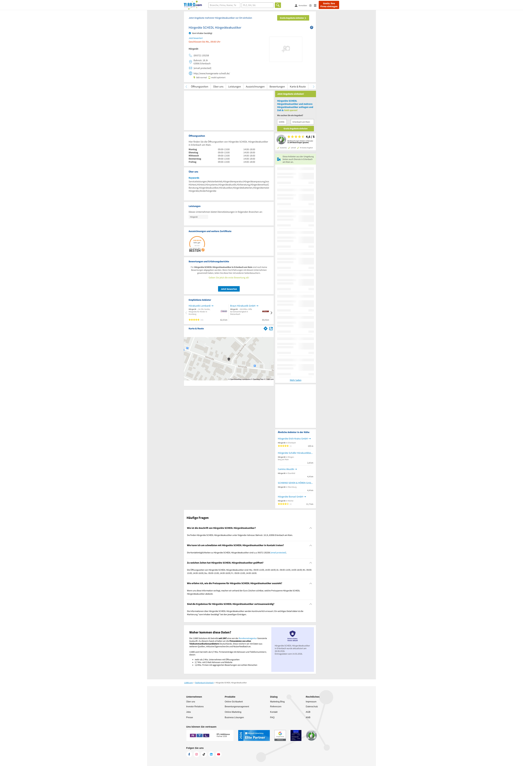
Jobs (188, 712)
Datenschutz (312, 706)
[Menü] (316, 5)
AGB (308, 712)
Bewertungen (277, 86)
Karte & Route (298, 86)
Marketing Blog (277, 701)
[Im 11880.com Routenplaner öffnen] (266, 328)
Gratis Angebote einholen (292, 17)
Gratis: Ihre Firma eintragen (328, 5)
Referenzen (275, 706)
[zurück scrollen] (186, 86)
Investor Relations (195, 706)
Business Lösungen (234, 717)
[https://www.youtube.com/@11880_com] (219, 754)
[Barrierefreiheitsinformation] (311, 5)
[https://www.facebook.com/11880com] (189, 754)
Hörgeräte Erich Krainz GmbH (293, 438)
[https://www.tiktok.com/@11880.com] (204, 754)
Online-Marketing (233, 712)
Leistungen (234, 86)
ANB (308, 717)
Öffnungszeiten (199, 86)
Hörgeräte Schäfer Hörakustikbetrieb (295, 452)
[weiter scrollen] (313, 86)
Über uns (218, 86)
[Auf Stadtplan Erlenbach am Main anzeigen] (271, 328)
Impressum (311, 701)
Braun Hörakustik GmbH (242, 305)
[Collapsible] (310, 528)
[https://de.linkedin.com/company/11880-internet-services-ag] (211, 754)
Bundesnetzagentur (248, 638)
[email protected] (278, 552)
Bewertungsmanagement (237, 706)
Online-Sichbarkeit (234, 701)
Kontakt (273, 712)
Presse (189, 717)
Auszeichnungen (255, 86)
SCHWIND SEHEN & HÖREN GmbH (295, 482)
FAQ (272, 717)
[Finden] (278, 5)
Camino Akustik (286, 469)
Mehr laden (295, 380)
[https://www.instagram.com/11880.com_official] (197, 754)
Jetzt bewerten (229, 288)
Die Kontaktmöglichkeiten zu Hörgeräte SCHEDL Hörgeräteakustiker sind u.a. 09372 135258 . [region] (237, 552)
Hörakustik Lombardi (199, 305)
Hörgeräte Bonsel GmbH (290, 496)
